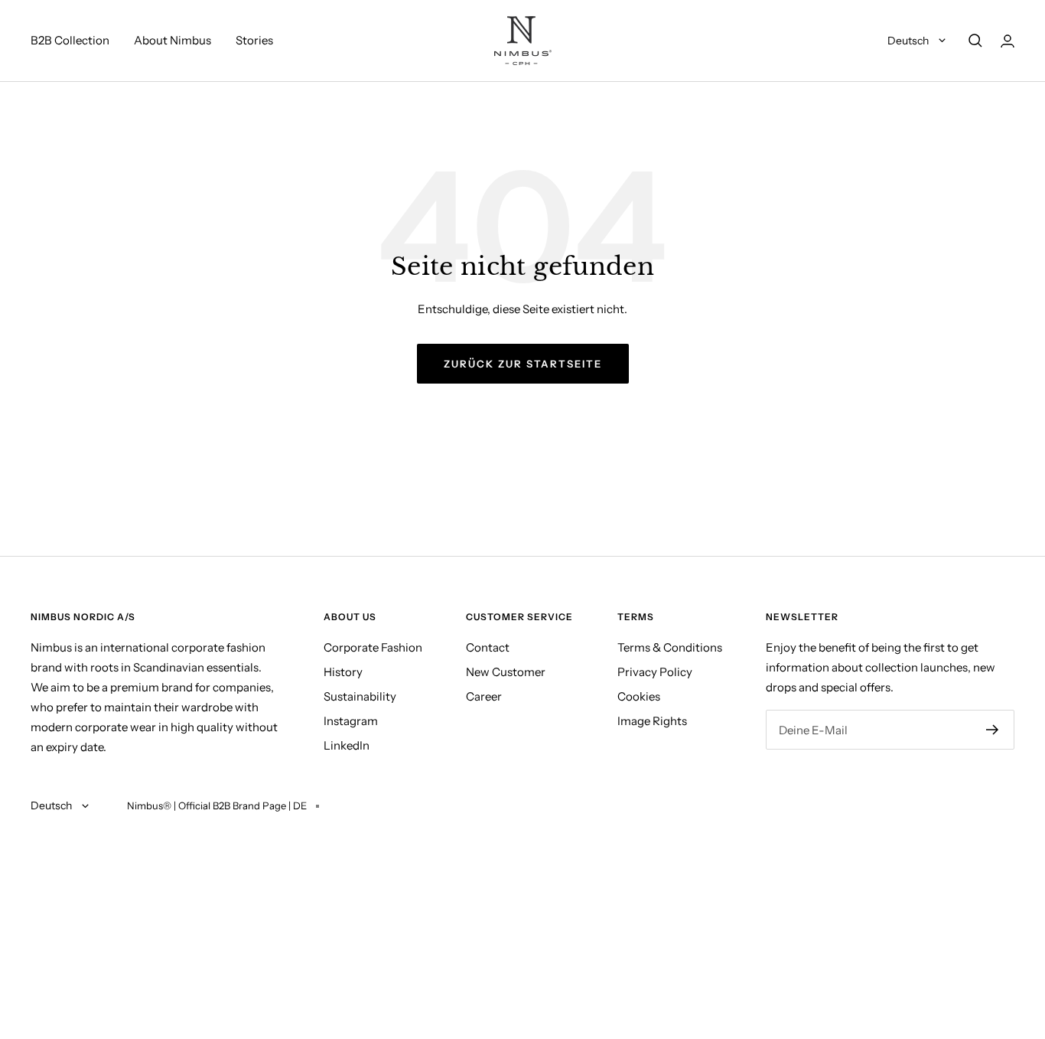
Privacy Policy (654, 672)
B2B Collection (70, 40)
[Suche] (975, 40)
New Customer (505, 672)
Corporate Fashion (373, 647)
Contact (487, 647)
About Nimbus (172, 40)
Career (484, 696)
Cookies (638, 696)
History (343, 672)
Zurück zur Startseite (523, 364)
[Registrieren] (992, 729)
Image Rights (652, 721)
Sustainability (360, 696)
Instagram (351, 721)
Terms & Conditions (669, 647)
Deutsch (909, 40)
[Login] (1007, 40)
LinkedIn (346, 745)
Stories (254, 40)
